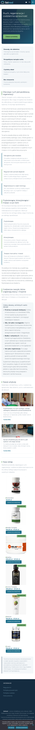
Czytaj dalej (6, 419)
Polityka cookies (9, 693)
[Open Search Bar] (29, 2)
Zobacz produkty (12, 36)
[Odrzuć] (33, 725)
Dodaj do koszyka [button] (13, 502)
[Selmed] (7, 2)
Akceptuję (11, 727)
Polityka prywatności (10, 690)
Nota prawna (7, 696)
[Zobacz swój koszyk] (26, 2)
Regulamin (7, 687)
